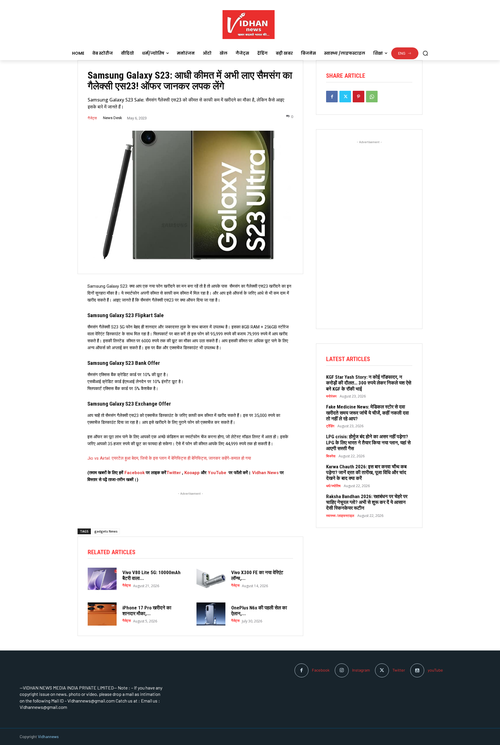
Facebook (135, 472)
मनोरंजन (331, 396)
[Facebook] (332, 96)
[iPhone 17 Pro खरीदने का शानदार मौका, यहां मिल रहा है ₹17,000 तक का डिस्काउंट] (102, 614)
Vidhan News (265, 472)
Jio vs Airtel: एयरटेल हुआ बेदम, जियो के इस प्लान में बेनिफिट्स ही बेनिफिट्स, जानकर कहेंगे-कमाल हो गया (169, 458)
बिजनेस (330, 456)
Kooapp (192, 472)
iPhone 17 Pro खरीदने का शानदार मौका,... (146, 610)
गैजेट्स (92, 118)
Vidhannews (48, 736)
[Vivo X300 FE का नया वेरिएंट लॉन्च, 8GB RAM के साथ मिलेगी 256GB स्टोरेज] (210, 578)
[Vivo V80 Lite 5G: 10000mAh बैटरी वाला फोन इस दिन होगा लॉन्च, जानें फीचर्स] (102, 578)
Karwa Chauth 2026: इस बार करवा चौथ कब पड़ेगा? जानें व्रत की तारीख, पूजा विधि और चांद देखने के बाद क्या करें (366, 472)
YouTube (217, 472)
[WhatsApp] (372, 96)
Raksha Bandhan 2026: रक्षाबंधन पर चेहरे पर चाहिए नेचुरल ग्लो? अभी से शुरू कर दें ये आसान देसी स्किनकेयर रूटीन (366, 502)
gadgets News (105, 531)
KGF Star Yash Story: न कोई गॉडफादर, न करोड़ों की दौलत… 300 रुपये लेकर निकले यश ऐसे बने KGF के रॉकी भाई (368, 383)
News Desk (112, 118)
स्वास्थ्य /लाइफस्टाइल (340, 515)
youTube (435, 670)
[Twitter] (345, 96)
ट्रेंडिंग (330, 426)
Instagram (361, 670)
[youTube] (417, 670)
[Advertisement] (190, 504)
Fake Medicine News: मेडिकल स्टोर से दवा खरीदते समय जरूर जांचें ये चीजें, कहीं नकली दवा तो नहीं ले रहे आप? (367, 413)
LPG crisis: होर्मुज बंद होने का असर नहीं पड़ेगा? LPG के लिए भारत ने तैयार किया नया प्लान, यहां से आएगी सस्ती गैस (368, 442)
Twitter (173, 472)
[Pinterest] (358, 96)
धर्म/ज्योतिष (333, 486)
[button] (425, 53)
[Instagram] (342, 670)
